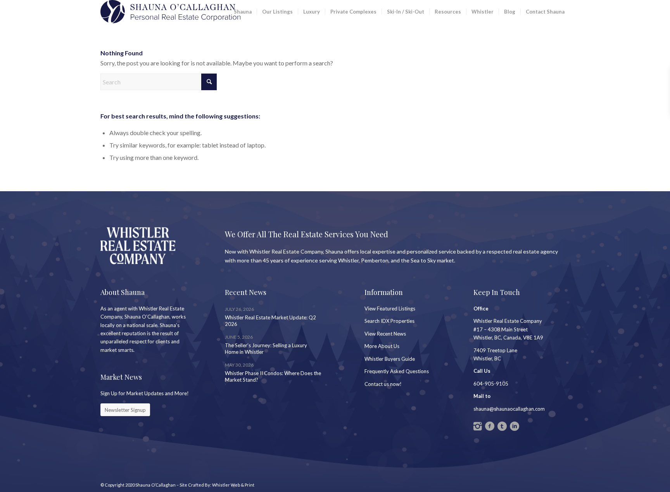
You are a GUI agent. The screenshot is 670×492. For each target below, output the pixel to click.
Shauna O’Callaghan (155, 484)
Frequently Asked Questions (396, 371)
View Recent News (385, 334)
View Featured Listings (389, 308)
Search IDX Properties (389, 321)
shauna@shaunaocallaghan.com (509, 409)
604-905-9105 (490, 384)
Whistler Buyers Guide (389, 359)
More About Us (381, 346)
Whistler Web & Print (233, 484)
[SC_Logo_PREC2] (170, 11)
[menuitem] (243, 11)
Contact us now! (383, 384)
